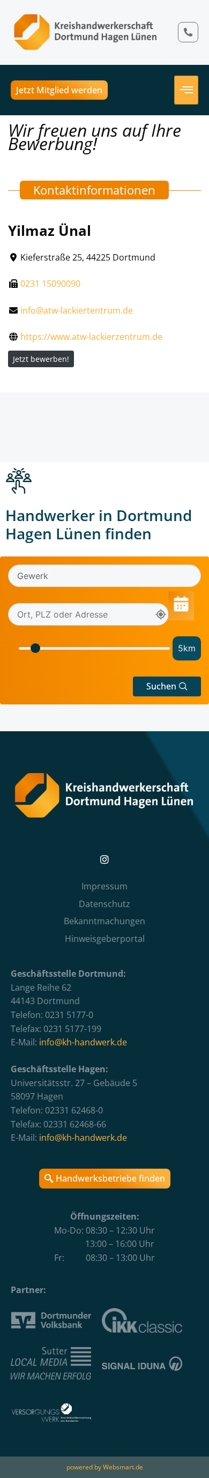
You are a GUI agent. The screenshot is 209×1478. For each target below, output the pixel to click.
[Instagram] (104, 859)
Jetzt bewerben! (41, 359)
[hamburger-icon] (186, 90)
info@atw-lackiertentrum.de (76, 310)
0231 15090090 (50, 283)
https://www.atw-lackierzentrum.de (91, 337)
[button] (167, 686)
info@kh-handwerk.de (83, 1042)
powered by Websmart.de (104, 1467)
